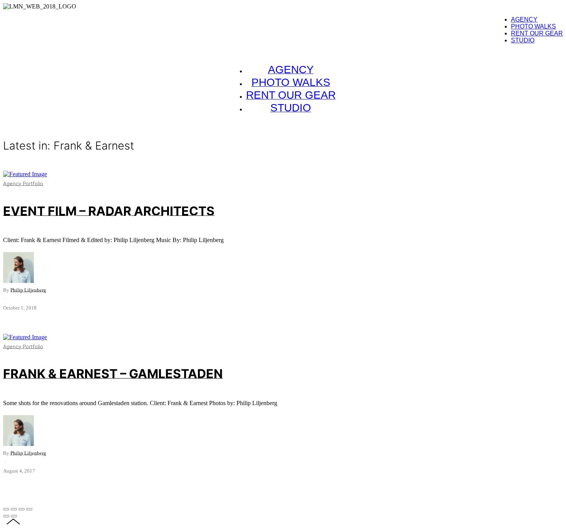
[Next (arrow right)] (14, 516)
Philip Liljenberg (28, 290)
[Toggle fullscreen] (21, 509)
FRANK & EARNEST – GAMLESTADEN (113, 373)
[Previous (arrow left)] (6, 516)
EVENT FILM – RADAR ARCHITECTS (108, 211)
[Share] (14, 509)
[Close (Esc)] (6, 509)
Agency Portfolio (23, 183)
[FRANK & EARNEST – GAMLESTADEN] (25, 337)
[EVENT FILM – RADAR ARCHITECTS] (25, 174)
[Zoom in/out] (29, 509)
